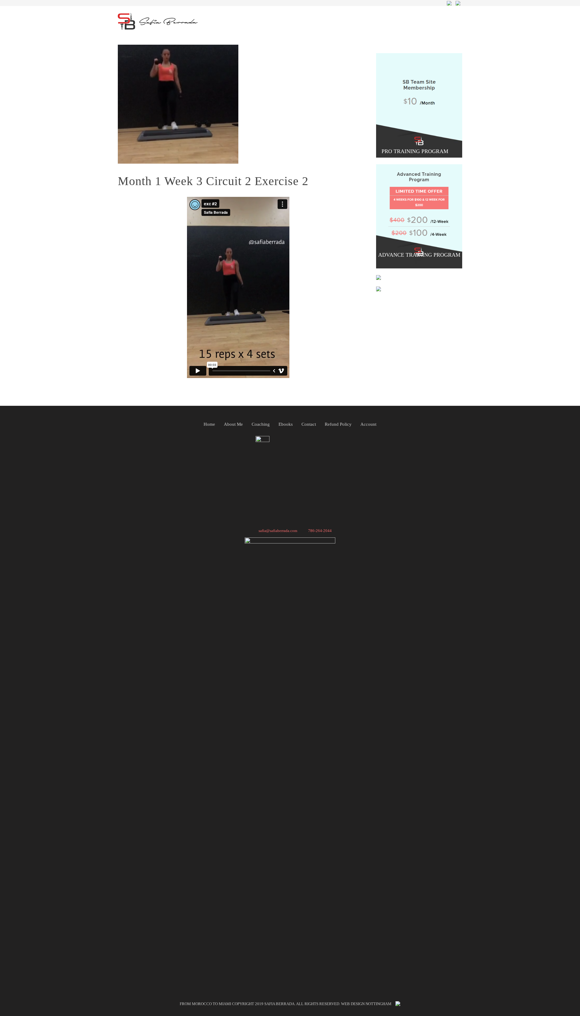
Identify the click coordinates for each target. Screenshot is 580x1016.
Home (209, 424)
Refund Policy (338, 424)
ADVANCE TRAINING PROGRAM (419, 255)
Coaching (261, 424)
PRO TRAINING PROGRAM (416, 151)
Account (368, 424)
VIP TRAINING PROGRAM (415, 274)
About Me (233, 424)
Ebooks (286, 424)
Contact (308, 424)
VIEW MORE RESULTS (415, 285)
